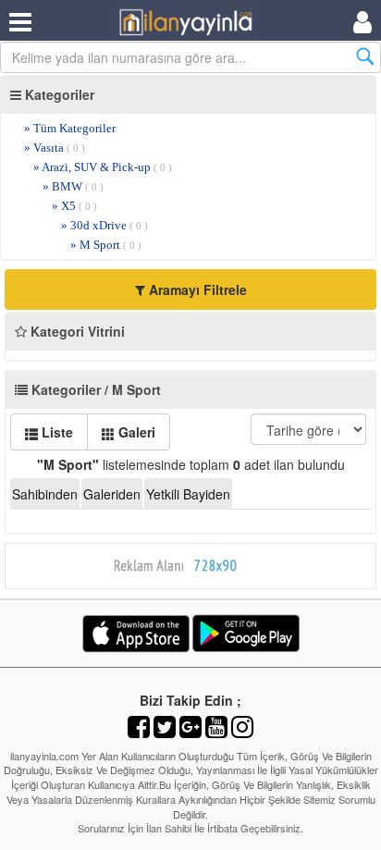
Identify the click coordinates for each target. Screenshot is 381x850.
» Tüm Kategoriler (70, 128)
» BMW (73, 186)
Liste (55, 432)
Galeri (135, 432)
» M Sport (105, 245)
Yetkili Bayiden (188, 494)
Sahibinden (45, 494)
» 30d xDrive (104, 225)
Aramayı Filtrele (196, 289)
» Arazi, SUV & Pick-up (102, 167)
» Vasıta (54, 147)
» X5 (74, 206)
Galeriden (112, 494)
